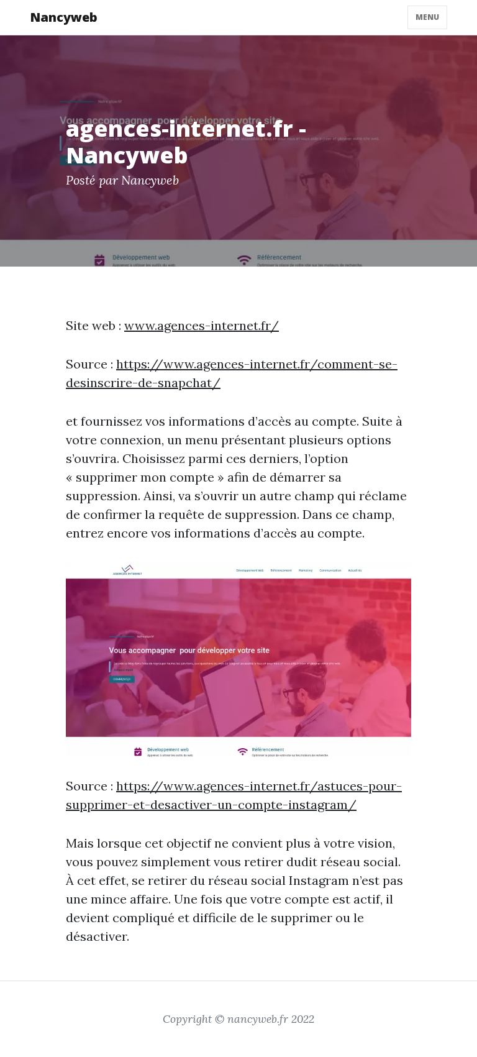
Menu (427, 17)
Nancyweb (64, 17)
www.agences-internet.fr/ (201, 325)
